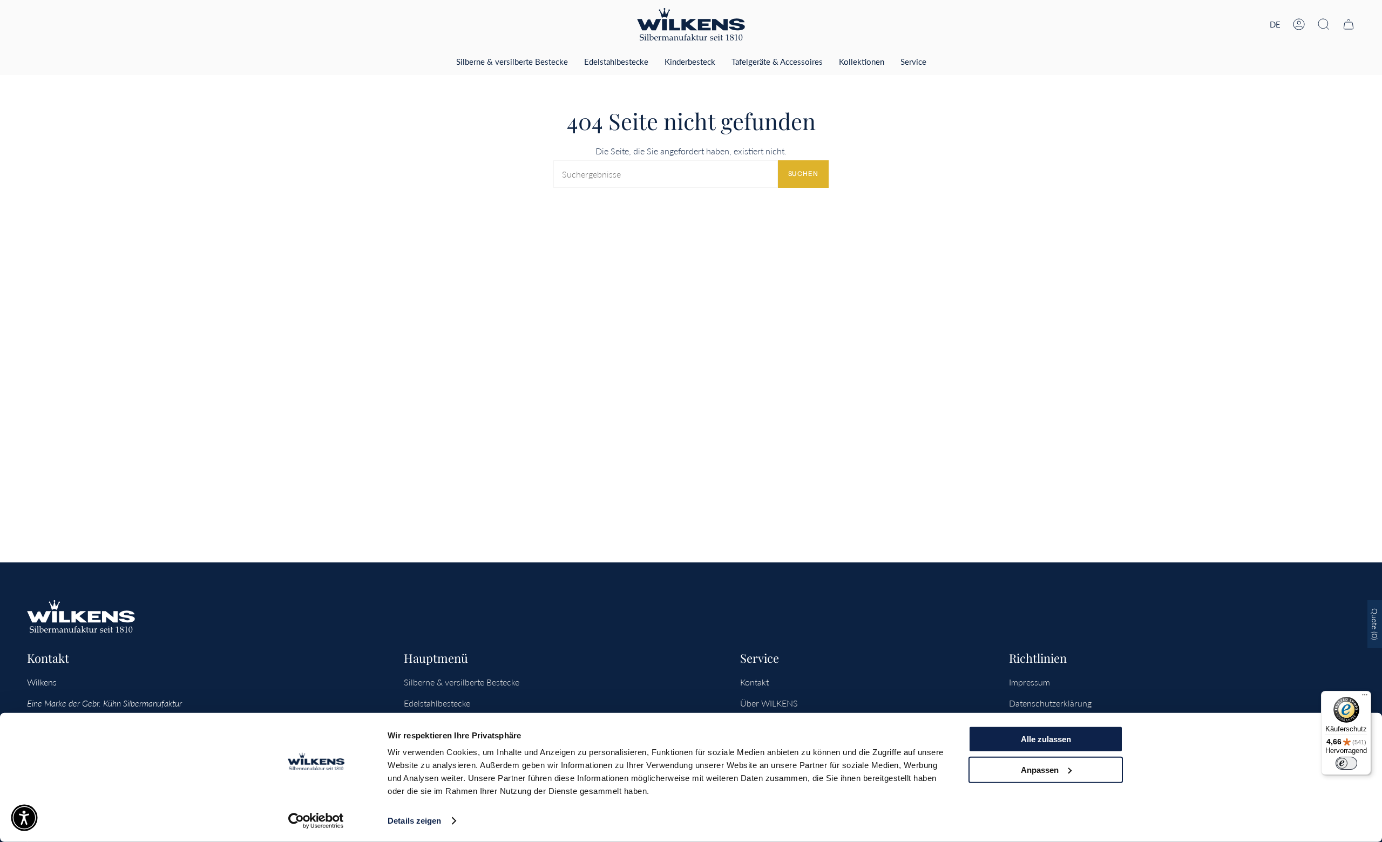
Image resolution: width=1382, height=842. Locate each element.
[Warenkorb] (1348, 24)
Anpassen (1040, 769)
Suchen (803, 173)
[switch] (1346, 763)
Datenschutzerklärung (1050, 703)
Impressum (1029, 682)
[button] (1323, 24)
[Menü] (1364, 697)
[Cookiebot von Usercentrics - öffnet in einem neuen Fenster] (316, 821)
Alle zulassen (1046, 739)
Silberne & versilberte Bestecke (461, 682)
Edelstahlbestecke (437, 703)
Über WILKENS (769, 703)
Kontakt (754, 682)
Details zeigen (414, 820)
